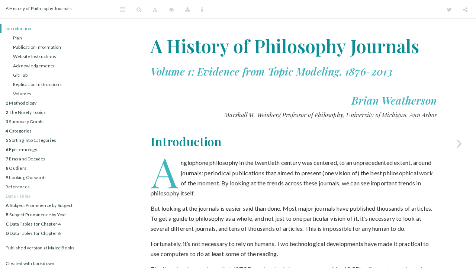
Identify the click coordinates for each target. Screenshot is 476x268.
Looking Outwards (26, 177)
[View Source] (171, 9)
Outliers (16, 168)
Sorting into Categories (31, 140)
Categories (19, 131)
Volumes (22, 93)
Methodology (21, 103)
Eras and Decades (26, 159)
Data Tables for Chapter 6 (33, 233)
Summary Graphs (25, 121)
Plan (17, 38)
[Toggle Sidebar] (123, 9)
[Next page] (459, 143)
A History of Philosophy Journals (39, 8)
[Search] (139, 9)
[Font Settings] (155, 9)
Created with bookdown (30, 263)
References (18, 186)
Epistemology (21, 149)
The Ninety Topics (26, 112)
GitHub (20, 75)
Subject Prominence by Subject (39, 205)
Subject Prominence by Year (36, 214)
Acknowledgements (33, 65)
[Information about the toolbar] (202, 9)
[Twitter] (449, 9)
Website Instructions (34, 56)
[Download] (188, 9)
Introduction (18, 28)
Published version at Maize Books (40, 248)
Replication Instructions (37, 84)
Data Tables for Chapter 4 (33, 224)
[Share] (465, 9)
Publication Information (37, 47)
